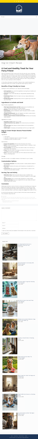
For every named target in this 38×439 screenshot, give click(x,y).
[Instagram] (17, 1)
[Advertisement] (19, 26)
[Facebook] (14, 1)
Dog (3, 196)
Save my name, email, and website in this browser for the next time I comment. (19, 230)
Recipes (5, 196)
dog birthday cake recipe (6, 197)
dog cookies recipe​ (13, 197)
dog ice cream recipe (25, 197)
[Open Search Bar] (36, 16)
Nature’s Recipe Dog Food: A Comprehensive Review (11, 200)
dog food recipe (19, 197)
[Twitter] (21, 1)
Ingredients (5, 198)
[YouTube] (23, 1)
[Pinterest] (19, 1)
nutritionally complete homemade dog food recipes (23, 198)
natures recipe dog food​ (11, 198)
